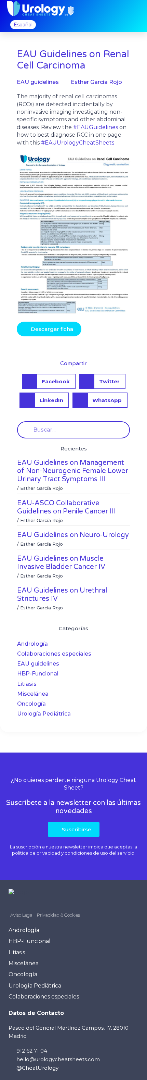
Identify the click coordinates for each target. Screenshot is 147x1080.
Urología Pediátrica (44, 713)
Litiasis (27, 684)
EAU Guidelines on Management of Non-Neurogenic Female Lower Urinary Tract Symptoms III (72, 471)
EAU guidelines (38, 663)
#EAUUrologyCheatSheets (77, 142)
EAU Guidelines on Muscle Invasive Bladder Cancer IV (61, 563)
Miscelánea (33, 694)
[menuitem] (23, 24)
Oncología (31, 703)
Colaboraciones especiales (54, 653)
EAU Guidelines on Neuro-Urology (73, 535)
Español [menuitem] (23, 25)
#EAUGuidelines (95, 127)
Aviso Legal (22, 915)
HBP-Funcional (37, 673)
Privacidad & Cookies (58, 915)
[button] (135, 8)
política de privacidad (36, 853)
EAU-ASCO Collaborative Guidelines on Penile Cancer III (66, 507)
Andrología (32, 644)
